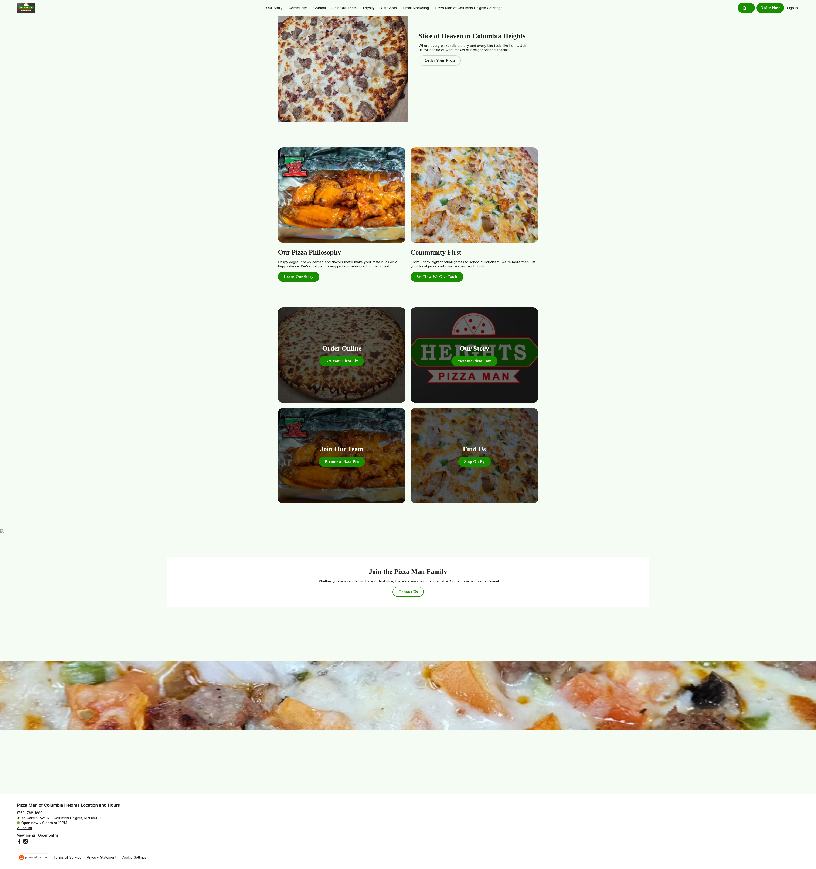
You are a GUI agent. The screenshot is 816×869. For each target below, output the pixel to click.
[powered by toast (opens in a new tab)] (34, 857)
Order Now (770, 8)
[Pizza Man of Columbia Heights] (26, 8)
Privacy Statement (101, 857)
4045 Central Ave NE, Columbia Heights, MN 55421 (59, 818)
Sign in (792, 8)
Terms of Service (67, 857)
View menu (26, 835)
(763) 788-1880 (29, 812)
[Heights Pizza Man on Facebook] (19, 842)
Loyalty (369, 8)
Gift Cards (389, 8)
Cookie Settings (134, 857)
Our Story (274, 8)
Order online (48, 835)
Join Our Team (344, 8)
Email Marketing (416, 8)
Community (298, 8)
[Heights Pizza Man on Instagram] (25, 842)
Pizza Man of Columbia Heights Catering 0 (469, 8)
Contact (319, 8)
